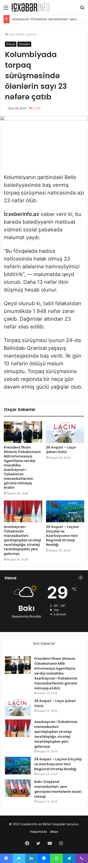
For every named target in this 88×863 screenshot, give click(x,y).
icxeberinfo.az (31, 824)
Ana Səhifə (16, 34)
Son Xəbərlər (44, 643)
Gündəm (24, 44)
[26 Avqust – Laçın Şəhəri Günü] (65, 432)
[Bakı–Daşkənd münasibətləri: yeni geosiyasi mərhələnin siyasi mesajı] (18, 788)
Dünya (31, 34)
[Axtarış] (82, 9)
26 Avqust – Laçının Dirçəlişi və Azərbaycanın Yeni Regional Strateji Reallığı (62, 535)
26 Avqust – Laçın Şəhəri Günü (61, 449)
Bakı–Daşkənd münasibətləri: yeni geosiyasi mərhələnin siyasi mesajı (57, 789)
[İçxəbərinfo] (30, 7)
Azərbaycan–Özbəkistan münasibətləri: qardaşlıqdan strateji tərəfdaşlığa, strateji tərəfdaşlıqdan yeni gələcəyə (22, 540)
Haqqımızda (38, 831)
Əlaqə (54, 831)
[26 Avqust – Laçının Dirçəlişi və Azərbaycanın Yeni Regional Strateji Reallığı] (65, 511)
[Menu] (6, 9)
